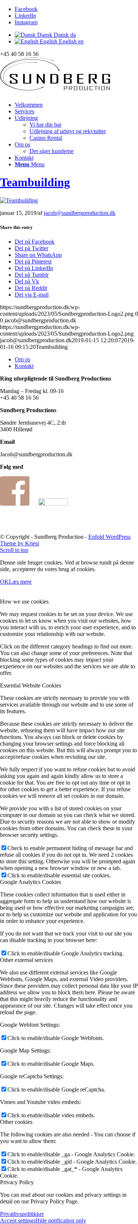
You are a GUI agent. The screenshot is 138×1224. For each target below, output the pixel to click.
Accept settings (17, 1220)
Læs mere (20, 582)
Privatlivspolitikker (22, 1214)
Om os (22, 359)
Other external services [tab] (26, 960)
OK (4, 582)
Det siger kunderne (51, 151)
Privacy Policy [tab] (17, 1182)
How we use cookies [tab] (24, 601)
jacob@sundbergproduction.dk (80, 213)
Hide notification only (60, 1220)
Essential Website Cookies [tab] (30, 685)
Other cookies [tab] (16, 1122)
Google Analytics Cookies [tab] (30, 882)
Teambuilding (35, 182)
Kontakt (24, 366)
